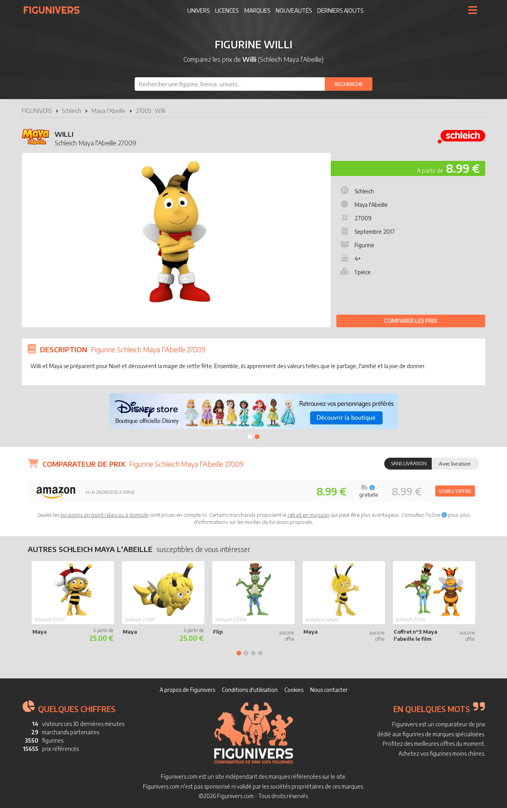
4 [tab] (260, 653)
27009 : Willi (151, 110)
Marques (257, 10)
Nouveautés (294, 10)
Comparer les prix (410, 320)
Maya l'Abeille (108, 110)
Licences (226, 10)
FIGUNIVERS (37, 110)
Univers (198, 10)
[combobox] (253, 84)
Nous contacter (329, 689)
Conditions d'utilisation (250, 689)
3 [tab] (253, 653)
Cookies (293, 689)
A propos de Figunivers (187, 689)
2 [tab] (257, 436)
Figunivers (55, 10)
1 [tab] (250, 436)
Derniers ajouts (340, 10)
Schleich (71, 110)
